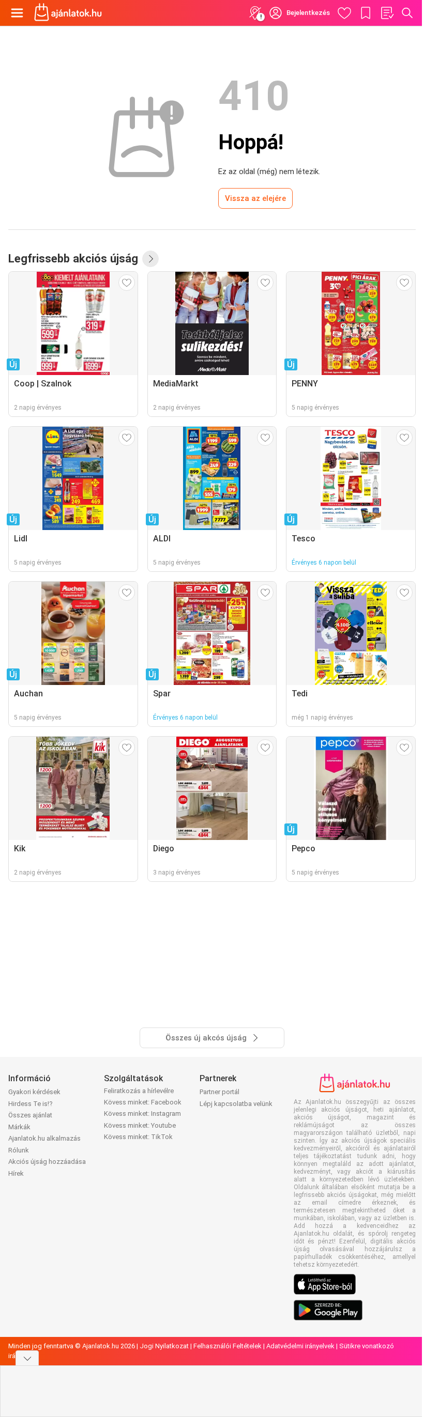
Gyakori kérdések (34, 1092)
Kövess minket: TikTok (138, 1137)
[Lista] (386, 13)
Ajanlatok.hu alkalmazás (44, 1138)
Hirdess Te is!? (30, 1104)
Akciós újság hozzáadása (47, 1161)
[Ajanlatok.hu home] (68, 13)
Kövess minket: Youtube (140, 1125)
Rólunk (18, 1150)
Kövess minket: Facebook (142, 1102)
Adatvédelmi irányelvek (300, 1346)
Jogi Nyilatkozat (164, 1346)
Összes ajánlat (30, 1115)
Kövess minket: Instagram (142, 1113)
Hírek (16, 1173)
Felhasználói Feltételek (227, 1346)
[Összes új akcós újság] (150, 259)
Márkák (19, 1127)
